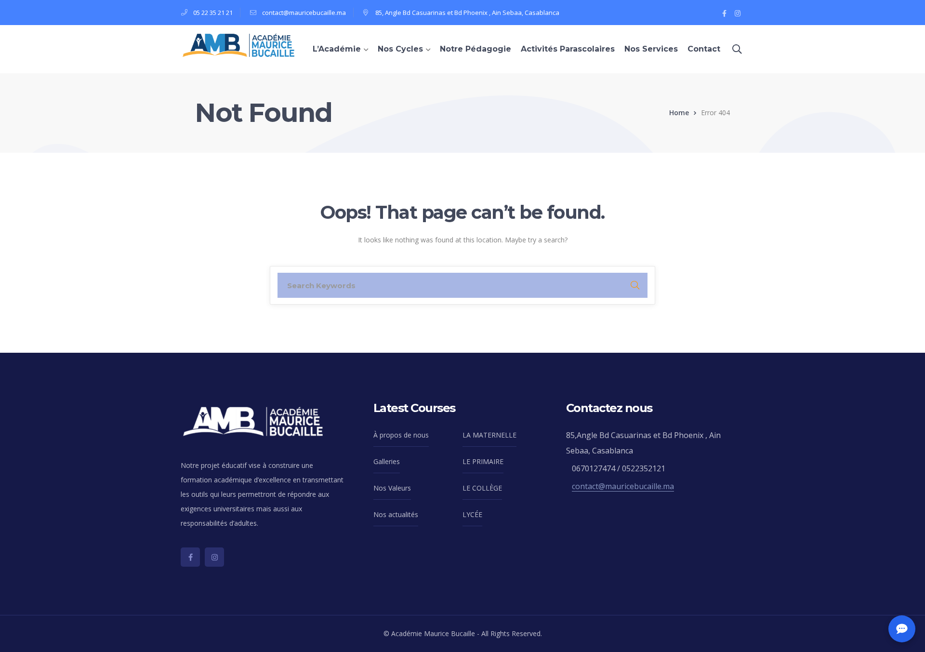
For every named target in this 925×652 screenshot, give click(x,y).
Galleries (386, 461)
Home (679, 112)
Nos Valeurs (392, 487)
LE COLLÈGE (482, 487)
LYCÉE (472, 514)
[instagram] (214, 557)
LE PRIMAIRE (482, 461)
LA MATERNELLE (489, 434)
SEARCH (635, 285)
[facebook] (190, 557)
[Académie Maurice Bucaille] (238, 45)
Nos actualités (395, 514)
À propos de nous (401, 434)
